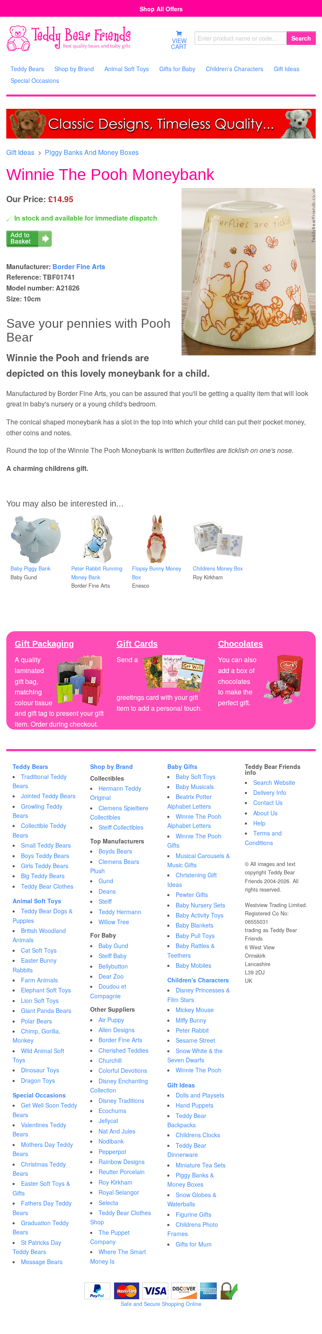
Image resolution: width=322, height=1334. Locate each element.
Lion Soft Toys (40, 1000)
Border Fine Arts (78, 266)
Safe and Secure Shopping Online (161, 1304)
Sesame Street (195, 1040)
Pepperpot (112, 1151)
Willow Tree (114, 922)
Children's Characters (198, 980)
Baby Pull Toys (195, 935)
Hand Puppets (194, 1105)
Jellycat (108, 1120)
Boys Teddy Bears (45, 855)
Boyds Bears (115, 851)
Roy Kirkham (115, 1182)
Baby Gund (113, 945)
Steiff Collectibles (121, 827)
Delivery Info (269, 792)
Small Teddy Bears (46, 845)
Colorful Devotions (123, 1070)
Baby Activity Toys (199, 915)
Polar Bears (36, 1021)
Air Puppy (111, 1019)
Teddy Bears (30, 766)
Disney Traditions (121, 1100)
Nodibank (111, 1141)
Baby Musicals (195, 786)
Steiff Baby (113, 955)
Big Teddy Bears (43, 875)
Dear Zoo (111, 976)
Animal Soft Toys (37, 901)
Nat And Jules (117, 1131)
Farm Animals (39, 980)
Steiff (105, 901)
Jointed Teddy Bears (48, 796)
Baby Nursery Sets (200, 905)
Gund (106, 880)
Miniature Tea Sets (201, 1165)
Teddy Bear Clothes (47, 886)
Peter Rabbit (192, 1030)
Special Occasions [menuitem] (34, 80)
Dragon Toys (38, 1080)
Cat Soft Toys (39, 950)
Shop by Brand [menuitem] (74, 68)
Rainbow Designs (122, 1161)
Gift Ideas (20, 152)
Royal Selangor (119, 1192)
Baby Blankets (194, 925)
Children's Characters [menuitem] (234, 68)
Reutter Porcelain (122, 1171)
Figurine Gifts (193, 1214)
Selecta (108, 1202)
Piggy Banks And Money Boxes (92, 152)
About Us (265, 813)
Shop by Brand (111, 766)
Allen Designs (117, 1030)
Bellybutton (113, 966)
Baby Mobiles (193, 965)
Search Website (274, 782)
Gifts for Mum (194, 1244)
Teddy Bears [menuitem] (27, 68)
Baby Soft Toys (196, 776)
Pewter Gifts (192, 894)
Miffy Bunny (191, 1020)
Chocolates (240, 643)
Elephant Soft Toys (46, 990)
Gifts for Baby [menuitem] (177, 68)
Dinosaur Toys (40, 1070)
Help (259, 823)
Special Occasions (39, 1095)
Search (301, 38)
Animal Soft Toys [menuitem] (126, 68)
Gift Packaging (44, 643)
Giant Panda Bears (46, 1010)
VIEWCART (179, 43)
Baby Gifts (182, 766)
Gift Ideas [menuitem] (286, 68)
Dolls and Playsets (200, 1095)
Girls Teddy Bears (44, 865)
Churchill (110, 1060)
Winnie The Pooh (198, 1070)
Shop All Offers (161, 9)
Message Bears (41, 1261)
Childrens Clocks (198, 1135)
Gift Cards (137, 643)
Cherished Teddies (123, 1050)
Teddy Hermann (120, 911)
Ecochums (112, 1110)
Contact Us (268, 802)
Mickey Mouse (195, 1009)
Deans (107, 891)
